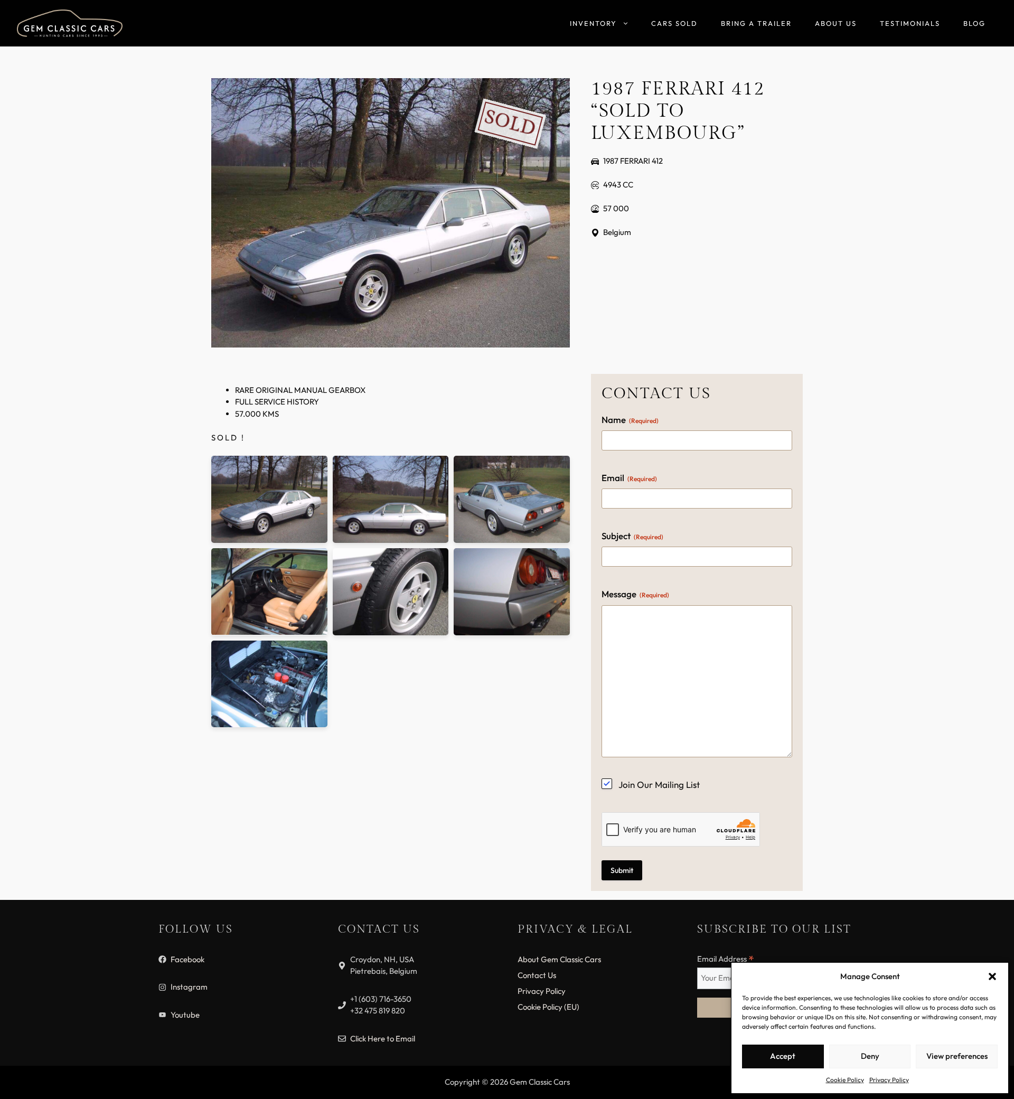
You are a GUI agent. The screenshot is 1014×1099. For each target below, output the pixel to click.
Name (630, 419)
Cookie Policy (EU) (548, 1007)
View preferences (957, 1056)
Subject (632, 535)
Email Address (725, 959)
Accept (782, 1056)
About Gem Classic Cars (559, 959)
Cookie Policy (845, 1080)
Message (635, 593)
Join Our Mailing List (659, 784)
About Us (836, 23)
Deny (870, 1056)
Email (629, 477)
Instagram (189, 987)
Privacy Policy (889, 1080)
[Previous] (60, 549)
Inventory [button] (593, 23)
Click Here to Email (382, 1039)
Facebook (187, 959)
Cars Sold (674, 23)
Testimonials (910, 23)
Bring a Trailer (756, 23)
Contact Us (537, 975)
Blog (974, 23)
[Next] (953, 549)
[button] (992, 976)
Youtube (185, 1015)
